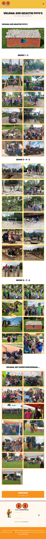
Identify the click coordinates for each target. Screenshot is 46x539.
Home (15, 15)
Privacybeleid (25, 521)
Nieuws (19, 15)
